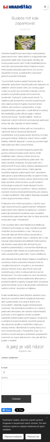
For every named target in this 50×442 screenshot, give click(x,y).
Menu (45, 6)
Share (8, 410)
